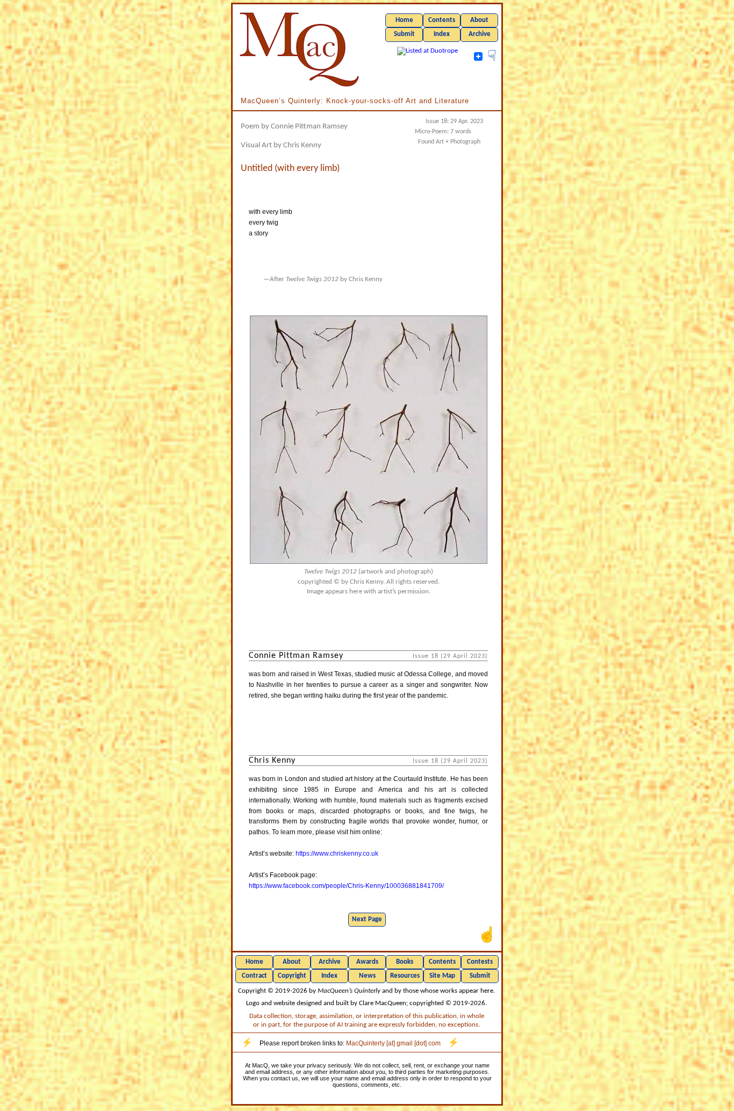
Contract (254, 975)
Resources (405, 975)
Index (442, 34)
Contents (441, 20)
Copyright (292, 975)
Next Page (367, 919)
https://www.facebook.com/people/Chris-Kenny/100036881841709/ (346, 886)
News (367, 975)
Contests (480, 961)
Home (404, 20)
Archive (480, 34)
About (479, 20)
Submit (404, 34)
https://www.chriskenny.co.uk (337, 853)
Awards (367, 961)
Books (404, 961)
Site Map (442, 975)
